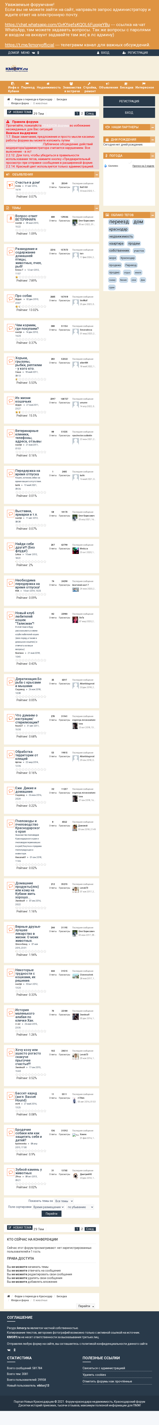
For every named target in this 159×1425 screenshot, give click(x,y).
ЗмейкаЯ (20, 901)
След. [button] (90, 113)
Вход (105, 52)
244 (53, 927)
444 (53, 971)
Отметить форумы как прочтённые (107, 1381)
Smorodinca (86, 330)
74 (53, 581)
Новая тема (22, 112)
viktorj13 (43, 1385)
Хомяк (83, 1134)
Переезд (130, 265)
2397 (52, 399)
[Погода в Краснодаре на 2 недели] (143, 166)
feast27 (19, 726)
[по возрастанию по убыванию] (80, 1207)
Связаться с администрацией (104, 1368)
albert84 (84, 363)
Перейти (84, 1306)
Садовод (20, 689)
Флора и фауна (20, 103)
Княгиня (19, 653)
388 (53, 326)
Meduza (84, 549)
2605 (52, 297)
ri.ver (17, 1024)
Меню (25, 52)
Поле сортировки (20, 1207)
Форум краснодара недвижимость (89, 1401)
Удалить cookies (94, 1375)
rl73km (81, 1098)
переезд (119, 222)
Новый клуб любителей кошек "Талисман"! (24, 618)
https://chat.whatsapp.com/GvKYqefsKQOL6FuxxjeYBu (57, 24)
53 (53, 753)
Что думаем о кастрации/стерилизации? (27, 718)
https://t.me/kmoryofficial (29, 44)
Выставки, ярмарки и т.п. (26, 512)
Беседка (62, 99)
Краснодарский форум (129, 1401)
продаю (114, 272)
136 (53, 1131)
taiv (81, 253)
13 (53, 183)
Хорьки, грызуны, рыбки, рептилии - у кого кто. (28, 363)
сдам (111, 287)
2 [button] (82, 113)
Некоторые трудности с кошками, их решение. (25, 975)
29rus (18, 1176)
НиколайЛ (20, 857)
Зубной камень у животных (28, 1171)
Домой (13, 52)
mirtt (17, 1104)
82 (53, 614)
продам (134, 243)
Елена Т (19, 270)
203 (53, 359)
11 (53, 1094)
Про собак (23, 296)
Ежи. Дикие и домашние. (25, 790)
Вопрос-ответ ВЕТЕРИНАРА (26, 217)
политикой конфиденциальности (104, 1343)
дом (138, 222)
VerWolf (83, 300)
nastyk (18, 223)
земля (138, 272)
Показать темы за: (41, 1201)
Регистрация (138, 52)
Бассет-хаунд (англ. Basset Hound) (26, 1096)
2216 (52, 250)
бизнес (123, 280)
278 (53, 716)
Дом (143, 280)
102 (53, 1051)
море (112, 257)
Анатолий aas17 (80, 585)
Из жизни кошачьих (23, 399)
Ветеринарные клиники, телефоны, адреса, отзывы (28, 436)
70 (53, 1011)
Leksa (18, 554)
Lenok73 (84, 888)
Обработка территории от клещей (26, 755)
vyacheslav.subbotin (82, 435)
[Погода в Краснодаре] (129, 161)
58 (53, 512)
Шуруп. (18, 299)
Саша (18, 372)
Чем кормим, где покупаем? (27, 327)
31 (53, 1170)
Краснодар (128, 257)
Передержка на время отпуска (27, 472)
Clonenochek (86, 975)
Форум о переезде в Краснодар (33, 99)
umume (83, 403)
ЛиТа (81, 618)
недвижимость (121, 236)
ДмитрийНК (86, 1174)
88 (53, 432)
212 (53, 884)
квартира (116, 243)
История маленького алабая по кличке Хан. (25, 1015)
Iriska (18, 186)
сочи (134, 280)
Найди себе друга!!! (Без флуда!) (25, 547)
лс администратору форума (40, 142)
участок (139, 250)
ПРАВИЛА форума (55, 125)
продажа (115, 265)
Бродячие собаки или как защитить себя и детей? (28, 1135)
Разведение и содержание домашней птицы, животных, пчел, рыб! (28, 257)
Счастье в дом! (27, 182)
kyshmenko (20, 1144)
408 (53, 217)
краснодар (118, 229)
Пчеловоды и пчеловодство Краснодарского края (27, 826)
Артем (18, 762)
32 (53, 789)
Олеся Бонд (21, 944)
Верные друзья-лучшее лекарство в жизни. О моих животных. (28, 934)
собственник (119, 250)
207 (53, 545)
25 (53, 680)
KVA (17, 591)
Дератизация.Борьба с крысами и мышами (28, 682)
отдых (127, 272)
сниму (112, 280)
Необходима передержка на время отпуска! (27, 583)
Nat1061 (84, 187)
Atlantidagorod (87, 684)
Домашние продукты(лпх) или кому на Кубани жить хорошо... (27, 890)
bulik (17, 485)
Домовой (83, 826)
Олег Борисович (86, 221)
